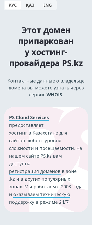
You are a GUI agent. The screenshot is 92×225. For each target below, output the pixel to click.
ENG (47, 5)
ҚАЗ (30, 5)
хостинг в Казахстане (33, 133)
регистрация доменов (35, 171)
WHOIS (54, 94)
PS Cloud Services (29, 117)
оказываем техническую (41, 194)
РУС (13, 5)
